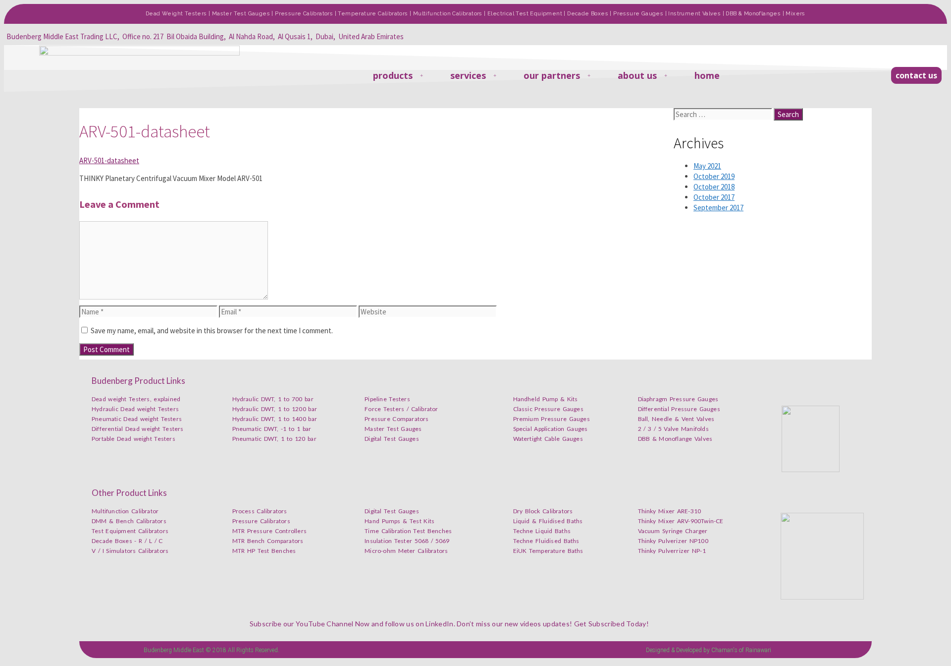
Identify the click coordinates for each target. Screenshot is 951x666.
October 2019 (714, 176)
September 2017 (718, 207)
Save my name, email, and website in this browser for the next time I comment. (212, 330)
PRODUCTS (393, 75)
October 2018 (714, 186)
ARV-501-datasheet (109, 160)
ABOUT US (637, 75)
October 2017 (714, 197)
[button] (916, 75)
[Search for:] (724, 114)
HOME (707, 75)
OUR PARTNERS (552, 75)
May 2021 (707, 166)
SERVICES (468, 75)
